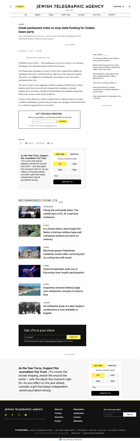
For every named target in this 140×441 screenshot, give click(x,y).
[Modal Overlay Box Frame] (70, 220)
